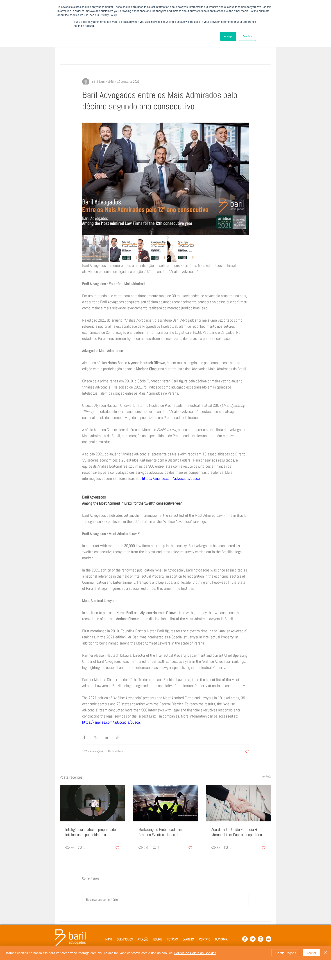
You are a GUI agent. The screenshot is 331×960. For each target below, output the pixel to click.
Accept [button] (228, 36)
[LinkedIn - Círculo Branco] (268, 939)
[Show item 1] (95, 248)
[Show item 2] (123, 248)
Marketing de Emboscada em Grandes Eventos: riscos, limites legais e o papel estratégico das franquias (162, 832)
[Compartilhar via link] (117, 737)
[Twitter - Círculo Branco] (253, 939)
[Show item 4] (180, 248)
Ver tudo (266, 776)
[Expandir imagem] (165, 179)
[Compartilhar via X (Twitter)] (95, 737)
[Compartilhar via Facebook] (84, 737)
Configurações (285, 953)
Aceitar (311, 953)
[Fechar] (325, 952)
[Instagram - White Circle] (260, 939)
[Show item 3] (152, 248)
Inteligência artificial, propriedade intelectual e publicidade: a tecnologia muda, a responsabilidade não (90, 832)
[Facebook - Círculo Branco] (245, 939)
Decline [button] (247, 36)
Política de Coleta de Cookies (195, 953)
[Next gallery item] (243, 178)
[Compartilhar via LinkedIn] (106, 737)
